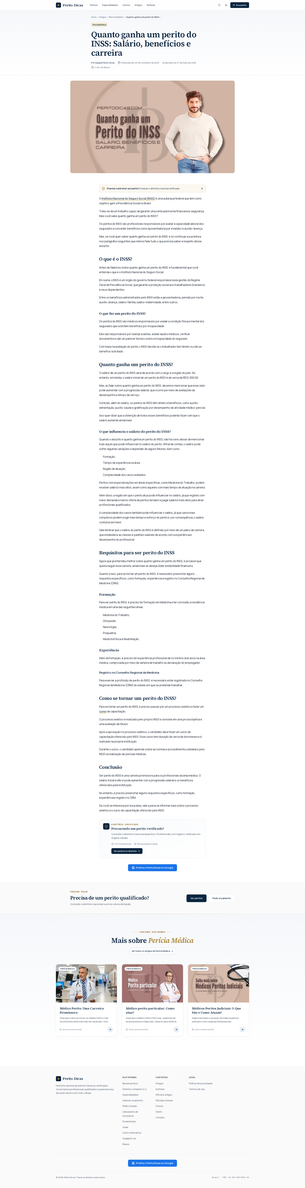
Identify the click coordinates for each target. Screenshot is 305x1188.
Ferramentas (129, 1121)
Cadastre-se (129, 1138)
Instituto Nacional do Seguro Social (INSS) (128, 198)
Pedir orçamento (221, 898)
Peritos (94, 5)
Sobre (159, 1111)
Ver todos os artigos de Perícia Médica (151, 951)
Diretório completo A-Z (134, 1089)
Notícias (151, 5)
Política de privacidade (201, 1083)
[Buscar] (219, 5)
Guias (125, 1127)
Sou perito (241, 5)
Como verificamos (131, 1132)
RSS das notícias (164, 1100)
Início (93, 17)
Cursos (126, 5)
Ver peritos (196, 898)
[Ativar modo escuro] (226, 5)
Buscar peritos (130, 1083)
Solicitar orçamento (132, 1100)
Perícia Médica (116, 17)
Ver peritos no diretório (125, 851)
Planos (125, 1144)
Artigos (138, 5)
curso (102, 711)
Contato (160, 1117)
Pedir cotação (129, 1105)
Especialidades (110, 5)
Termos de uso (197, 1089)
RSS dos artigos (164, 1094)
